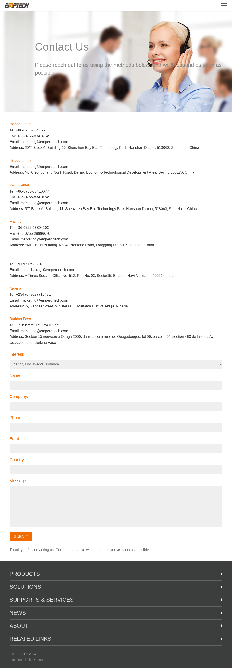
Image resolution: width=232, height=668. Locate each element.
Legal (40, 659)
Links (28, 659)
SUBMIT (21, 537)
